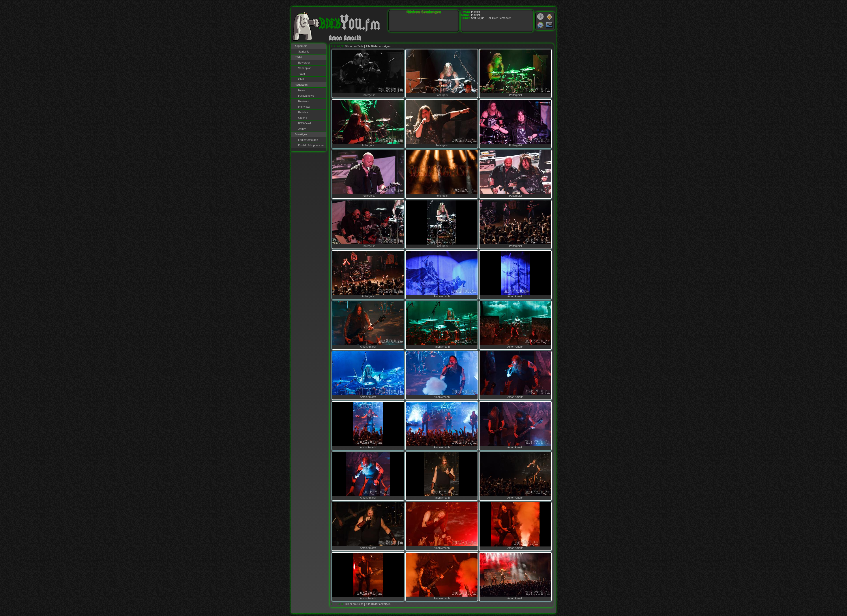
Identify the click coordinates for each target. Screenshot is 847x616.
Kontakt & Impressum (311, 145)
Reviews (303, 101)
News (301, 90)
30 (342, 46)
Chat (301, 79)
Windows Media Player (540, 25)
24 (338, 46)
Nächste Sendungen (424, 12)
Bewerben (304, 62)
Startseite (303, 51)
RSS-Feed (304, 123)
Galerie (302, 117)
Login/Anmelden (308, 139)
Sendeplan (304, 68)
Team (301, 73)
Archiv (302, 128)
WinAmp (549, 16)
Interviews (304, 106)
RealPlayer (549, 25)
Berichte (303, 112)
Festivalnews (306, 95)
